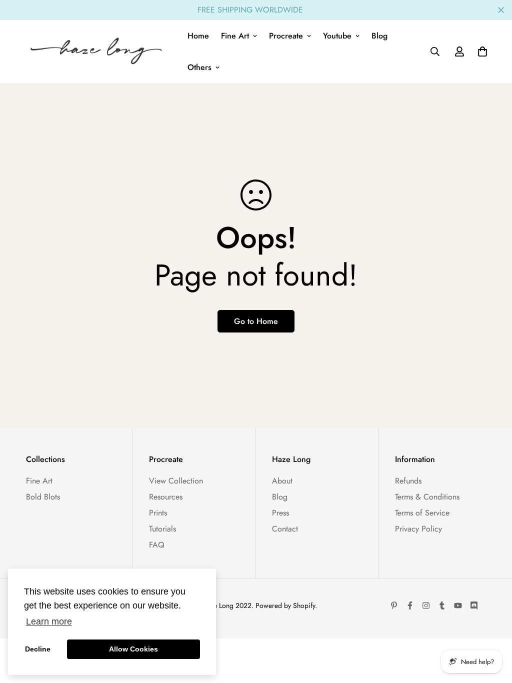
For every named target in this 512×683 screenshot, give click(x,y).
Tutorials (162, 528)
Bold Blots (43, 496)
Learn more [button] (49, 621)
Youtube (337, 36)
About (282, 480)
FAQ (156, 544)
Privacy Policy (418, 528)
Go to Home (256, 321)
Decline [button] (37, 649)
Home (198, 36)
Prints (158, 512)
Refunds (408, 480)
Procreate (286, 36)
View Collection (176, 480)
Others (200, 67)
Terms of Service (422, 512)
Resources (165, 496)
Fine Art (235, 36)
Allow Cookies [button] (133, 649)
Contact (285, 528)
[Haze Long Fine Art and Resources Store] (100, 51)
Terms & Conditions (427, 496)
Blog (380, 36)
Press (280, 512)
